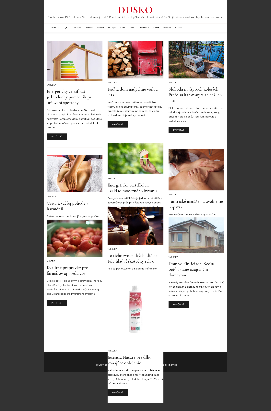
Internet (100, 27)
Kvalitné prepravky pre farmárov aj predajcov (67, 270)
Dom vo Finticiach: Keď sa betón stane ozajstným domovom (192, 269)
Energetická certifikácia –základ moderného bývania (133, 187)
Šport (156, 27)
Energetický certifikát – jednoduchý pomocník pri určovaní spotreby (70, 97)
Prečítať (57, 136)
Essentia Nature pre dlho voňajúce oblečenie (129, 360)
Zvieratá (179, 27)
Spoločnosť (144, 27)
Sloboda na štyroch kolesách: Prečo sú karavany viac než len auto (195, 94)
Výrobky (167, 27)
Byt (65, 27)
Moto (132, 27)
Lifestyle (112, 27)
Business (56, 27)
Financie (89, 27)
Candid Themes (167, 364)
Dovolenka (76, 27)
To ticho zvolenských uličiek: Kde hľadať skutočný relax (133, 258)
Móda (122, 27)
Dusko (135, 10)
